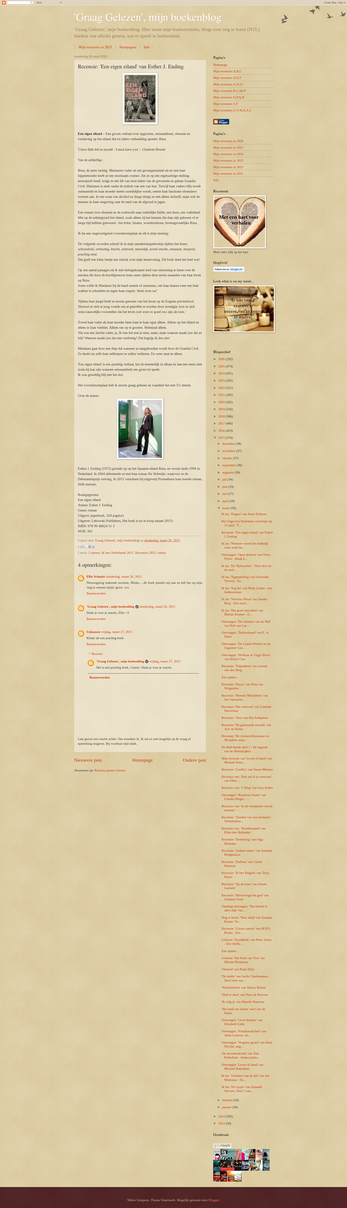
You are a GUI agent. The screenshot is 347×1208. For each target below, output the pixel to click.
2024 (222, 373)
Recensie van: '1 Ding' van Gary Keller (247, 787)
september (229, 465)
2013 (222, 1123)
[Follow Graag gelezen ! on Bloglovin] (229, 271)
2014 (222, 1116)
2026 (222, 359)
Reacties (97, 654)
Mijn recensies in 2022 (228, 167)
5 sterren (94, 552)
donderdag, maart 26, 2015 (124, 576)
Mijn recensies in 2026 (228, 141)
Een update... (230, 677)
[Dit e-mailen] (79, 546)
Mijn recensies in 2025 (95, 46)
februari (228, 1100)
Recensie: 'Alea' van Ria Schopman (245, 718)
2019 (222, 409)
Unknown (93, 632)
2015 (222, 437)
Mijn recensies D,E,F (227, 78)
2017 (222, 423)
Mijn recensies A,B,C (227, 71)
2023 (222, 380)
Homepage (142, 760)
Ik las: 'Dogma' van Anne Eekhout (244, 514)
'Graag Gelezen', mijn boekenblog (148, 16)
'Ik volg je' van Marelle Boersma (243, 1002)
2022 (222, 388)
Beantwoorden (96, 593)
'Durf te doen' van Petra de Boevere (245, 994)
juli (225, 479)
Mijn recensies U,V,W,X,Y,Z (232, 110)
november (229, 451)
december (229, 443)
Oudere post (194, 760)
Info (147, 46)
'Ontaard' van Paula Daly (238, 969)
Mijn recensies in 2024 (228, 154)
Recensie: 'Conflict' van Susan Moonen (247, 769)
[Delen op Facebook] (90, 546)
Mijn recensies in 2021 (228, 173)
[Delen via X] (86, 546)
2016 (222, 430)
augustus (228, 472)
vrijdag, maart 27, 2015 (116, 632)
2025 (222, 366)
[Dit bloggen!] (83, 546)
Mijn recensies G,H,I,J (228, 84)
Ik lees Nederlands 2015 (117, 552)
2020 (222, 402)
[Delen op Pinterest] (93, 546)
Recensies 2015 (145, 552)
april (225, 501)
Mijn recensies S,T (225, 104)
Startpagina (127, 46)
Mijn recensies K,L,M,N (229, 91)
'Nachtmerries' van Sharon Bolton (244, 987)
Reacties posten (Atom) (110, 770)
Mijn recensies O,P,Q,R (228, 97)
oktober (227, 458)
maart (226, 508)
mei (225, 494)
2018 (222, 416)
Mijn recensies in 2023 (228, 160)
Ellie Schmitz (96, 576)
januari (227, 1107)
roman (161, 552)
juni (225, 486)
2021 (222, 395)
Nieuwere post (88, 760)
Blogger (214, 1200)
